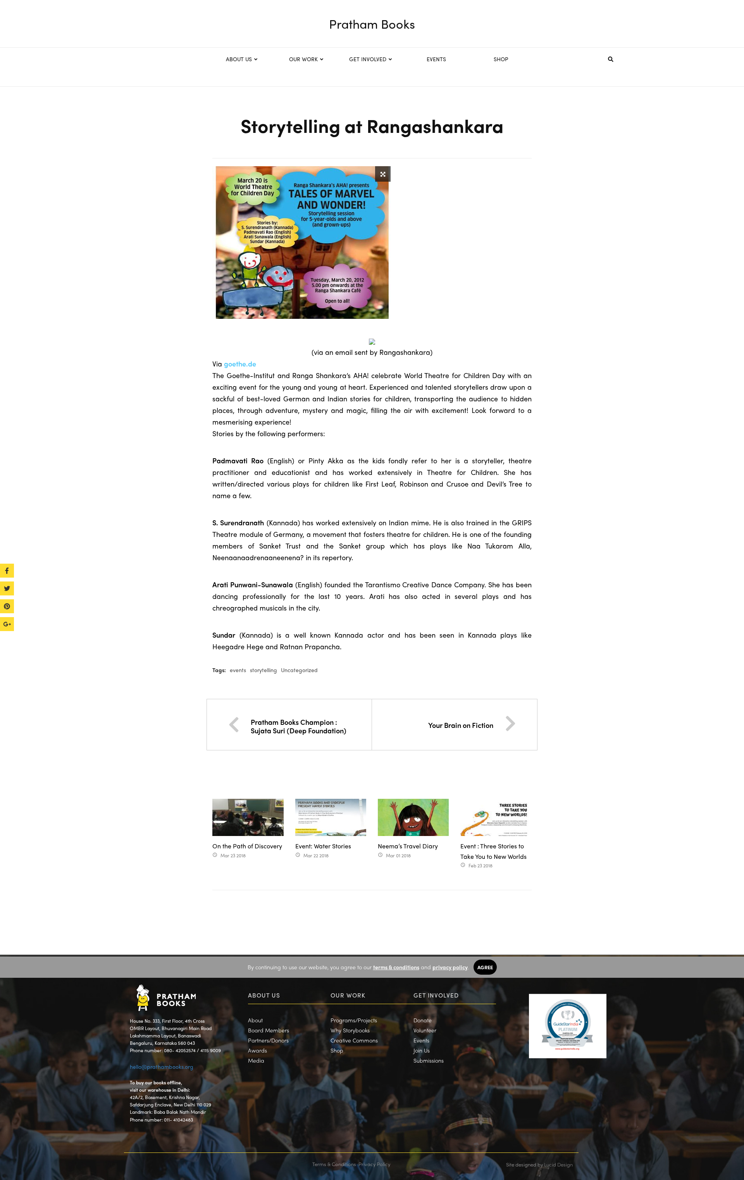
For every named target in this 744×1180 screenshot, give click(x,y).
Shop (337, 1050)
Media (256, 1060)
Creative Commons (354, 1040)
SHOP (501, 59)
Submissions (428, 1060)
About (255, 1020)
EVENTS (436, 59)
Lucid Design (558, 1164)
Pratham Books (372, 24)
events (238, 670)
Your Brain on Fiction (460, 725)
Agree (485, 967)
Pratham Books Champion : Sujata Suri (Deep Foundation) (298, 726)
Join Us (421, 1050)
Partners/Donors (268, 1040)
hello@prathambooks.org (161, 1066)
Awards (257, 1050)
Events (421, 1040)
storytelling (263, 670)
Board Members (268, 1030)
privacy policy (450, 967)
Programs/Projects (354, 1020)
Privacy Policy (374, 1164)
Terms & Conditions (334, 1164)
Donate (422, 1020)
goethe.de (240, 363)
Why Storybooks (350, 1030)
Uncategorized (299, 670)
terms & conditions (396, 967)
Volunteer (424, 1030)
